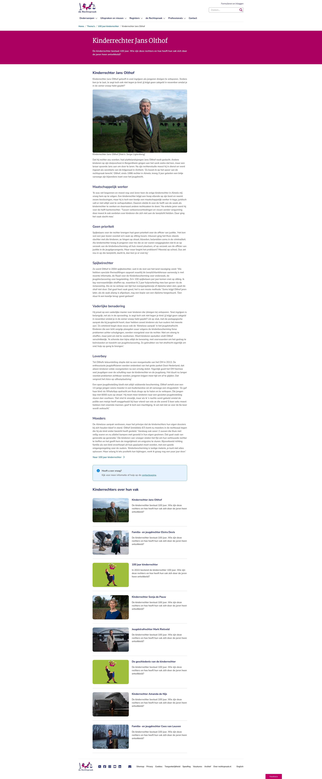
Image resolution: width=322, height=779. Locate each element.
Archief (207, 766)
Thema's (91, 26)
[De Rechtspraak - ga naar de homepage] (87, 7)
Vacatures (197, 766)
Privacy (149, 766)
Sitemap (140, 766)
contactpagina (149, 475)
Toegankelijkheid (172, 766)
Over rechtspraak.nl (222, 766)
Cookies (158, 766)
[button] (274, 776)
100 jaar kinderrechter (108, 26)
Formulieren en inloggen (232, 3)
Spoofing (187, 766)
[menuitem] (88, 18)
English (240, 766)
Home (81, 26)
